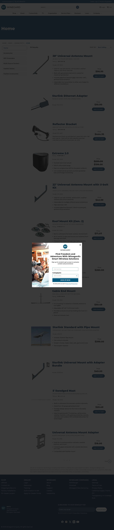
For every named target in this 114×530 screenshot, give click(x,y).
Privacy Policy (68, 283)
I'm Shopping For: (56, 273)
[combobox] (65, 275)
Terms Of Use (74, 283)
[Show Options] (77, 275)
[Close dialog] (80, 245)
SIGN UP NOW (65, 280)
